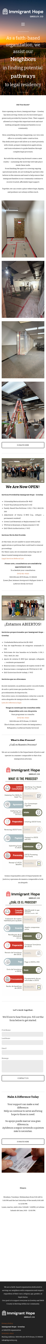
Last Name (6, 1038)
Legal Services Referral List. (13, 559)
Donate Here (23, 445)
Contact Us (23, 1078)
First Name (6, 1030)
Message (5, 1058)
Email (4, 1048)
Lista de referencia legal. (12, 703)
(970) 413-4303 (23, 574)
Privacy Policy (7, 1323)
